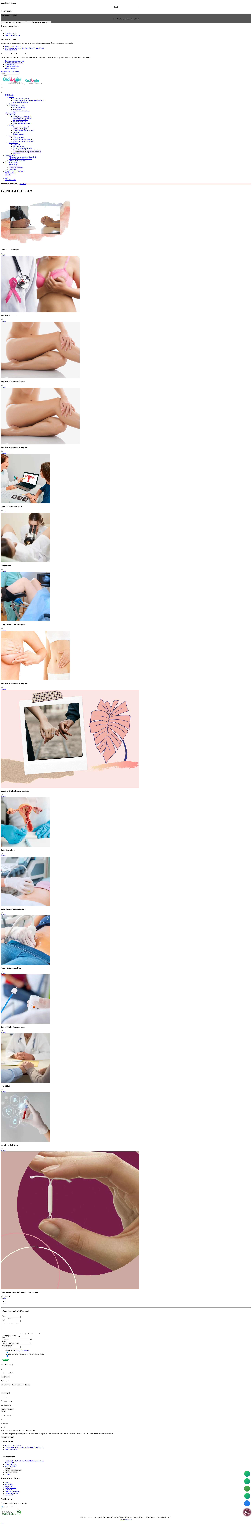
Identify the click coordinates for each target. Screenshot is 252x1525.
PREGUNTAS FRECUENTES (15, 171)
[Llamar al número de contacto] (247, 1489)
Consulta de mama (18, 134)
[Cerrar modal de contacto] (1, 30)
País (3, 1338)
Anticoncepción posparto (20, 102)
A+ (2, 1376)
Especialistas (13, 169)
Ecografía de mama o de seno (22, 123)
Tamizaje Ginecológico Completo (23, 141)
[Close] (1, 92)
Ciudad (4, 1341)
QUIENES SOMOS (11, 162)
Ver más (23, 184)
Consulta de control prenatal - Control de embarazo (28, 100)
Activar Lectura (8, 1401)
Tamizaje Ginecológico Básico (22, 139)
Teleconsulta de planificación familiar (20, 159)
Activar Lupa (5, 1393)
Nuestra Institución (14, 166)
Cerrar (3, 11)
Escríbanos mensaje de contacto (14, 61)
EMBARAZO (9, 95)
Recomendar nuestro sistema (13, 63)
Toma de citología (18, 146)
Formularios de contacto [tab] (12, 35)
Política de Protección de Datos (104, 1434)
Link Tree (8, 1474)
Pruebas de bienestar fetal (16, 105)
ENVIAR (5, 1359)
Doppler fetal (17, 109)
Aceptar (4, 1437)
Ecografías (12, 104)
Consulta (11, 97)
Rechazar (10, 1437)
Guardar (9, 11)
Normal (27, 1385)
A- (8, 1376)
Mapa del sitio (9, 1495)
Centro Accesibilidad (11, 1472)
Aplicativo (4, 71)
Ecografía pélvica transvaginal (22, 116)
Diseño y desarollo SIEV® (126, 1519)
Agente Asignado (7, 1345)
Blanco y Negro (6, 1385)
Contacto (7, 1482)
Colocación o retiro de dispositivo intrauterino (27, 150)
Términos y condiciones (12, 1491)
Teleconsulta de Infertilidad (17, 160)
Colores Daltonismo (17, 1385)
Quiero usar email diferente (39, 22)
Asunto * (5, 1336)
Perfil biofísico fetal (19, 107)
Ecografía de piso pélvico (20, 120)
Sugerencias (8, 1486)
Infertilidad (16, 132)
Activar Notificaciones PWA (13, 1470)
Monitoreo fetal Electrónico (21, 111)
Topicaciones (17, 153)
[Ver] (35, 246)
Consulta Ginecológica (20, 129)
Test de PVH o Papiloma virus (22, 148)
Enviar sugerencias (10, 64)
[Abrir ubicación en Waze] (247, 1503)
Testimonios (8, 1489)
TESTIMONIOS (10, 173)
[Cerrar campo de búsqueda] (6, 75)
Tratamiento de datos (11, 1493)
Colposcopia (16, 144)
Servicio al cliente (13, 71)
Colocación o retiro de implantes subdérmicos (27, 152)
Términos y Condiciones (21, 1350)
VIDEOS (8, 175)
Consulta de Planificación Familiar (23, 130)
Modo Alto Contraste (7, 1409)
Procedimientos (13, 143)
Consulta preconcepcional (21, 98)
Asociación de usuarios (16, 167)
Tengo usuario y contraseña (13, 22)
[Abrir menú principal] (1, 84)
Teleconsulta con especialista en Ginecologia (22, 157)
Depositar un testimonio (12, 66)
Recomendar (9, 1484)
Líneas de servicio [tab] (10, 33)
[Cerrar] (1, 1369)
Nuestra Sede (13, 164)
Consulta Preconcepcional (21, 127)
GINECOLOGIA (10, 113)
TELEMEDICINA (11, 155)
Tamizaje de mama (18, 137)
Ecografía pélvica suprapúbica (22, 118)
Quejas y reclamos (10, 68)
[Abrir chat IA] (247, 1512)
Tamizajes (12, 136)
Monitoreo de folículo (19, 121)
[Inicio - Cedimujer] (22, 84)
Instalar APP (9, 1468)
